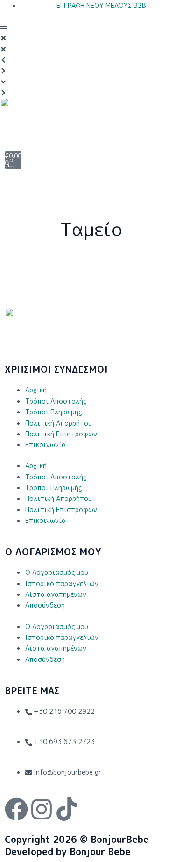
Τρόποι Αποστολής (55, 401)
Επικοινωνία (45, 444)
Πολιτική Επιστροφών (61, 434)
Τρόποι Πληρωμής (53, 412)
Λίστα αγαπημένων (55, 594)
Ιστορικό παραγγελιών (61, 583)
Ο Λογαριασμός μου (56, 572)
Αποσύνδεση (45, 605)
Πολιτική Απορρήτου (58, 423)
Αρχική (36, 390)
